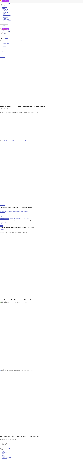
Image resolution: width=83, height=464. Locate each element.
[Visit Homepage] (4, 2)
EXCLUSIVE (3, 12)
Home (3, 4)
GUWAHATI (3, 456)
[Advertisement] (26, 127)
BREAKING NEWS (4, 7)
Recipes (4, 20)
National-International (7, 20)
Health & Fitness (6, 19)
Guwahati (5, 10)
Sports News (5, 17)
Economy (4, 25)
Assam (1, 225)
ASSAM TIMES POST (4, 108)
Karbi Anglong (5, 12)
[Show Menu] (0, 27)
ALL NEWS (3, 8)
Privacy (3, 442)
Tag (3, 36)
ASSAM (3, 455)
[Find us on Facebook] (0, 8)
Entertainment (5, 35)
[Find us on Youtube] (2, 461)
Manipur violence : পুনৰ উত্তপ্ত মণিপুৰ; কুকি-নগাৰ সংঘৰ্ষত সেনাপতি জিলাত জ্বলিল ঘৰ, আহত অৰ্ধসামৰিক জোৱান (16, 214)
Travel (4, 18)
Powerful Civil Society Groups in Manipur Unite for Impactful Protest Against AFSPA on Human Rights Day (22, 106)
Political (4, 14)
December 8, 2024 (4, 109)
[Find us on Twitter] (1, 461)
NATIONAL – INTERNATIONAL (6, 457)
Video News (3, 21)
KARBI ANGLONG (4, 458)
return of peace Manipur (9, 36)
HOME (3, 451)
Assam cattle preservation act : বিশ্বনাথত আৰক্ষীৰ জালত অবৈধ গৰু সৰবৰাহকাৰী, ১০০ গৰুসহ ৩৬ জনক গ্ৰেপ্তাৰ (17, 227)
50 (1, 209)
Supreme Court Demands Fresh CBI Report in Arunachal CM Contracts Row (16, 207)
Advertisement (4, 443)
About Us (3, 22)
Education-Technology (7, 30)
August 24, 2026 (3, 215)
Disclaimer (3, 441)
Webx (15, 439)
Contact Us (4, 444)
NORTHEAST (2, 205)
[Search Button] (9, 3)
